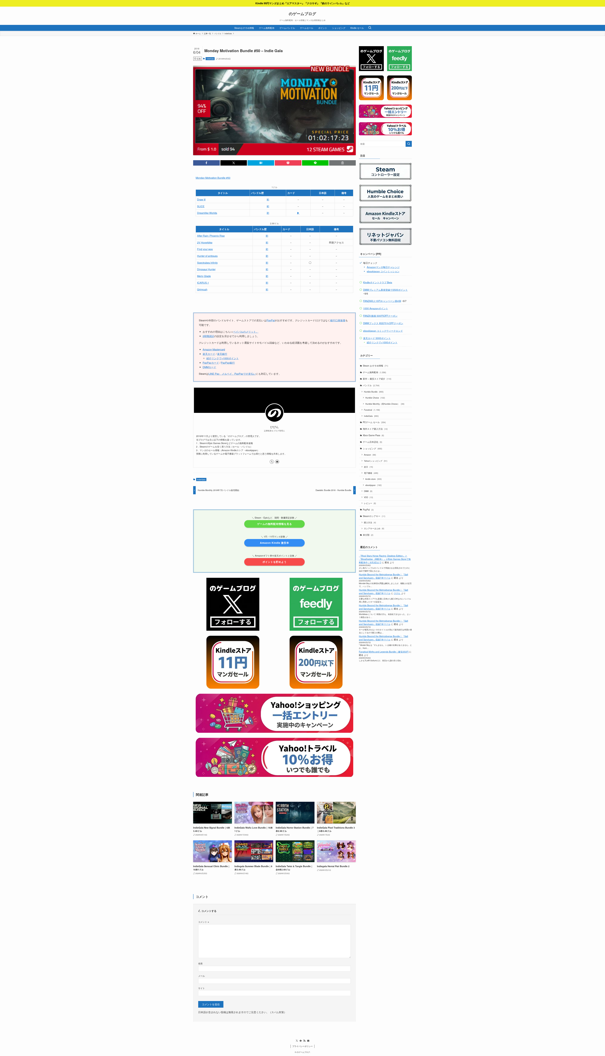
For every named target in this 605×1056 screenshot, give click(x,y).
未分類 (368, 534)
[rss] (304, 1040)
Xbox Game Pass (373, 435)
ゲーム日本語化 (372, 441)
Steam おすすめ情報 (375, 365)
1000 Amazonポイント (375, 308)
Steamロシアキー (374, 516)
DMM (368, 491)
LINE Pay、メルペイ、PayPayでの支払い (232, 374)
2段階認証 (208, 336)
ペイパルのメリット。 (245, 331)
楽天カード (209, 354)
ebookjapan (373, 485)
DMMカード (209, 367)
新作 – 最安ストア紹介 (377, 378)
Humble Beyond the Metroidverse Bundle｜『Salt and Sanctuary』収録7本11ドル (383, 576)
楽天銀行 (222, 354)
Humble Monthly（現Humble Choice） (384, 403)
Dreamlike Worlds (207, 213)
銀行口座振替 (337, 320)
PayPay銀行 (228, 362)
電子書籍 (371, 472)
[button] (206, 163)
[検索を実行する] (409, 144)
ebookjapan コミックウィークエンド (383, 330)
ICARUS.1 (203, 282)
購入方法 (370, 522)
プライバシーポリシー (302, 1046)
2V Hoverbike (204, 242)
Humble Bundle (373, 391)
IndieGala (210, 58)
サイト (201, 988)
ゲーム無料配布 (374, 372)
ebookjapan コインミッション (383, 271)
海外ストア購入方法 (375, 428)
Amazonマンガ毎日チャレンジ (383, 267)
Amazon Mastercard (214, 349)
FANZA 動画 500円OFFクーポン (380, 315)
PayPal (271, 320)
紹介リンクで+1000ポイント (222, 358)
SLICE (201, 206)
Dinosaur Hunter (206, 269)
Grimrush (202, 289)
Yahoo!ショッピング (375, 460)
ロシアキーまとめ (374, 528)
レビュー (370, 503)
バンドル (371, 385)
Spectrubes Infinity (207, 262)
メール (201, 975)
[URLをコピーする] (342, 163)
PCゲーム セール (374, 422)
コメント (203, 921)
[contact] (277, 462)
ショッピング (372, 448)
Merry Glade (204, 276)
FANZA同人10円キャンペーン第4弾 (382, 301)
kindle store (373, 478)
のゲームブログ (302, 13)
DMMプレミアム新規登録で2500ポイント (385, 289)
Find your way (205, 249)
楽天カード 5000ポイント (377, 338)
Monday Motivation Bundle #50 (213, 178)
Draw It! (201, 199)
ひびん (397, 593)
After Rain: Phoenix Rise (211, 236)
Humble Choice (375, 397)
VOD (368, 497)
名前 (200, 963)
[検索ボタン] (369, 28)
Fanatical (372, 409)
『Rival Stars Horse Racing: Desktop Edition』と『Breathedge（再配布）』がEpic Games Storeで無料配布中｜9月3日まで (385, 559)
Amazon (370, 454)
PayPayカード (211, 362)
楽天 (368, 466)
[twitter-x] (272, 462)
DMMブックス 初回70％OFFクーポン (383, 323)
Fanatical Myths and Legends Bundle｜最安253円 (384, 651)
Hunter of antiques (207, 256)
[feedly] (300, 1040)
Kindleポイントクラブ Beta (377, 282)
